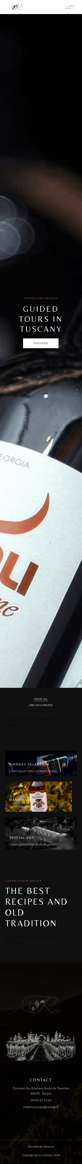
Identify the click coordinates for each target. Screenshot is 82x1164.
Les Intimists (45, 1155)
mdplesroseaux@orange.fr (41, 1107)
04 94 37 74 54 (41, 1100)
